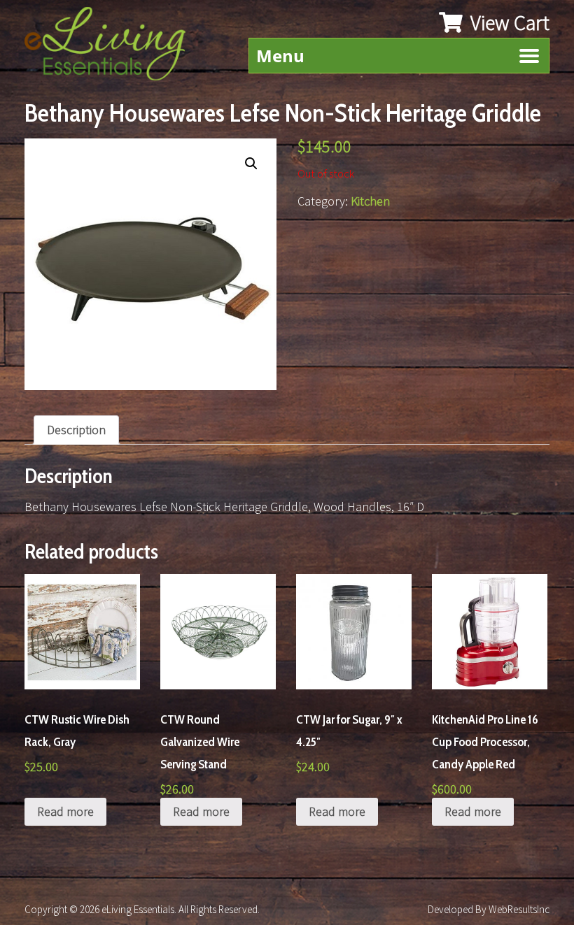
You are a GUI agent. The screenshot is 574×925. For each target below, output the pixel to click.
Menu (280, 55)
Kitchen (370, 201)
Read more (65, 811)
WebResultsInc (519, 909)
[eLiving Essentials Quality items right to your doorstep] (112, 47)
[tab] (76, 430)
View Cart (508, 22)
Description (76, 430)
